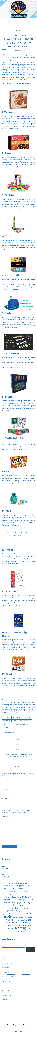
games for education (25, 721)
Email (4, 790)
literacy (29, 913)
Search (4, 946)
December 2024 (7, 963)
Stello (11, 520)
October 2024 (7, 972)
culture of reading (28, 894)
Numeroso (11, 362)
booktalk (13, 891)
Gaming (20, 33)
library (21, 914)
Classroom (12, 33)
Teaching (23, 35)
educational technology (14, 899)
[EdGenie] (18, 9)
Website (5, 799)
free (15, 905)
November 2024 (7, 968)
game (14, 721)
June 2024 (5, 990)
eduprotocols (8, 903)
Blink (33, 678)
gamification (12, 910)
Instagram (5, 868)
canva (20, 894)
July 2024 (5, 986)
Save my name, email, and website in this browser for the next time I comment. (16, 811)
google (21, 911)
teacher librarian (9, 928)
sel (10, 724)
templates (14, 931)
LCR (27, 640)
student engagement (23, 925)
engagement (6, 721)
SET (13, 480)
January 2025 (6, 958)
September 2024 (8, 977)
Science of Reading (20, 920)
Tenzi (19, 240)
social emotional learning (21, 724)
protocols (29, 917)
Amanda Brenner (9, 733)
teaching (5, 727)
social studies (7, 925)
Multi (33, 401)
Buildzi (4, 204)
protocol (22, 917)
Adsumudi (10, 287)
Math (27, 33)
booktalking (22, 891)
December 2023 (7, 1000)
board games (17, 717)
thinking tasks (21, 931)
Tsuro (4, 124)
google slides (8, 914)
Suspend (5, 600)
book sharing (29, 889)
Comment (5, 816)
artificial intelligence (14, 885)
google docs (27, 911)
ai (10, 883)
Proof (25, 559)
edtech (13, 897)
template (29, 928)
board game (6, 717)
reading (9, 920)
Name (4, 781)
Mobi (29, 317)
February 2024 (7, 995)
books (20, 888)
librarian (16, 914)
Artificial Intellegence (19, 883)
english (30, 903)
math (4, 724)
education (27, 717)
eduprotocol (29, 900)
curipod (7, 897)
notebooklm (15, 917)
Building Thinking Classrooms (9, 894)
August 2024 (6, 981)
